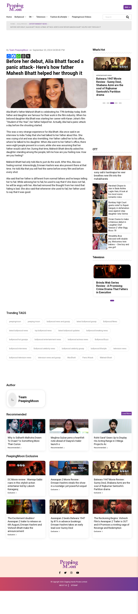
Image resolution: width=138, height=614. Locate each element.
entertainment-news (104, 75)
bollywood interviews (18, 348)
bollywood (19, 17)
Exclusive (11, 493)
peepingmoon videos (81, 17)
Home (9, 17)
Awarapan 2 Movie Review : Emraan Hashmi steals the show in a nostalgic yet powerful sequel (69, 482)
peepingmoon (15, 321)
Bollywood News (110, 321)
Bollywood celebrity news (44, 348)
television (40, 17)
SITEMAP (74, 585)
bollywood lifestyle (99, 348)
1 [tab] (104, 103)
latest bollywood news (18, 330)
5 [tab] (120, 103)
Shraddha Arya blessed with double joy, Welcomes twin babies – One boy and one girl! (118, 242)
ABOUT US (63, 585)
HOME (12, 24)
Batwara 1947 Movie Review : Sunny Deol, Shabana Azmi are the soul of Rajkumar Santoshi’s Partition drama (109, 86)
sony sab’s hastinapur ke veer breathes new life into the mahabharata (109, 175)
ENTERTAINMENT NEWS (38, 24)
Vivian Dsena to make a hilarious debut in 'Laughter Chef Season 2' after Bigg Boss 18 (118, 225)
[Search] (127, 17)
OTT (95, 149)
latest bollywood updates (69, 330)
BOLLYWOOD (22, 24)
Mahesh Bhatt (106, 358)
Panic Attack (87, 358)
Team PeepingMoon (18, 50)
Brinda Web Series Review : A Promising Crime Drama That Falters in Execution (112, 287)
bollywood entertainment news (48, 339)
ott (30, 17)
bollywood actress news (78, 339)
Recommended (14, 448)
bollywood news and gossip (58, 321)
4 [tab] (116, 103)
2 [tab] (108, 103)
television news (119, 348)
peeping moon (34, 321)
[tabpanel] (112, 78)
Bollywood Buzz (101, 339)
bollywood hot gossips (18, 339)
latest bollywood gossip (86, 321)
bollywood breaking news (97, 330)
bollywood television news (20, 358)
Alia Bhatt (71, 358)
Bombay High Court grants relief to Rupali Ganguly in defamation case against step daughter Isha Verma (118, 208)
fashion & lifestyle (58, 17)
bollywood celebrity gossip (73, 348)
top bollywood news (43, 330)
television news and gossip (49, 358)
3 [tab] (112, 103)
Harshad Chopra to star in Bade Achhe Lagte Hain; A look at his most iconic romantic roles (118, 191)
